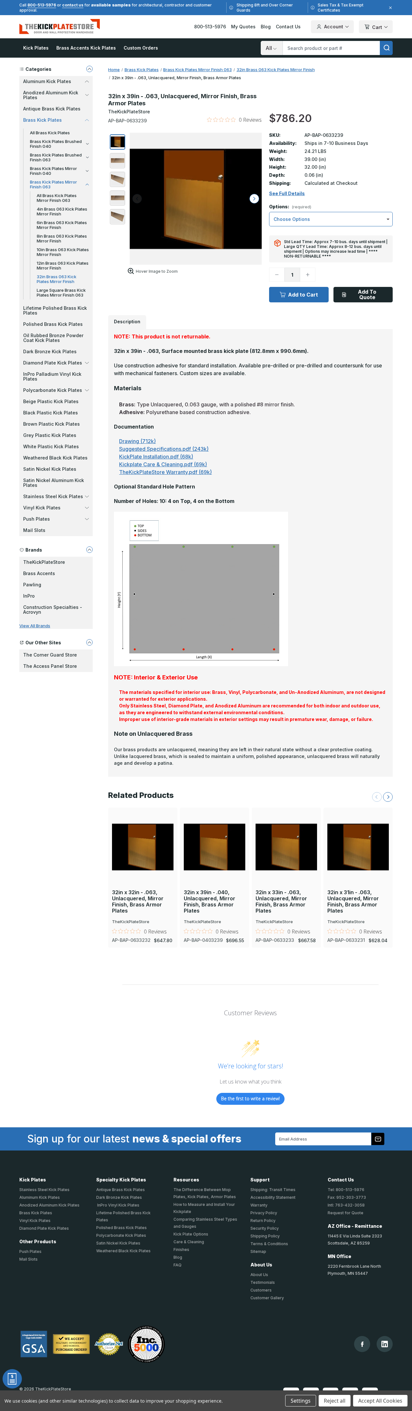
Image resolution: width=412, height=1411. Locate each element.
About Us (259, 1274)
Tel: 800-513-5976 (346, 1189)
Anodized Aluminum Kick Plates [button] (50, 95)
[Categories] (89, 69)
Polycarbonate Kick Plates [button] (52, 390)
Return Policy (263, 1220)
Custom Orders (141, 48)
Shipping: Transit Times (272, 1189)
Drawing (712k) (137, 441)
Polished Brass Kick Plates (53, 324)
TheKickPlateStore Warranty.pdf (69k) (165, 472)
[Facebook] (362, 1344)
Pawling (32, 584)
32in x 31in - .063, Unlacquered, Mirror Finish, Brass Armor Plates (353, 901)
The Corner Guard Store (50, 655)
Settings (301, 1400)
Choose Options (143, 836)
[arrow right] (254, 199)
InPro (29, 596)
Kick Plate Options (190, 1234)
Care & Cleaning (188, 1241)
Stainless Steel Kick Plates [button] (53, 496)
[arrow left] (137, 199)
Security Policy (264, 1228)
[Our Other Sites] (89, 642)
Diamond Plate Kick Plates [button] (52, 362)
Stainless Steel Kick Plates (44, 1189)
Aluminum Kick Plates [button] (47, 81)
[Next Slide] (388, 797)
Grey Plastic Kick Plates (49, 435)
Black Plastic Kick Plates (50, 412)
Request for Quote (345, 1212)
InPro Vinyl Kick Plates (117, 1205)
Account (333, 26)
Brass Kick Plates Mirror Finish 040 (53, 171)
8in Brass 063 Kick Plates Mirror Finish (62, 238)
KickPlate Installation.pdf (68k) (156, 456)
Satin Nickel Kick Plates (49, 469)
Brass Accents (39, 573)
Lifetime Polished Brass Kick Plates (55, 310)
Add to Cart (303, 294)
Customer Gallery (267, 1297)
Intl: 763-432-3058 (346, 1205)
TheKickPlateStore (44, 562)
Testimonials (262, 1282)
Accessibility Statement (272, 1197)
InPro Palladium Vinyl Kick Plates (52, 376)
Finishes (181, 1249)
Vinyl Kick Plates (35, 1220)
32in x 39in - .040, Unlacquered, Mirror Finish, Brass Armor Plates (209, 901)
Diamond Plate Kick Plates (44, 1228)
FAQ (177, 1265)
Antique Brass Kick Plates (51, 108)
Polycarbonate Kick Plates (121, 1235)
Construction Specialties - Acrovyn (52, 609)
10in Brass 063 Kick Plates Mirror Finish (63, 252)
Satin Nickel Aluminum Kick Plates (53, 483)
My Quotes (243, 26)
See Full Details (287, 193)
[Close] (389, 8)
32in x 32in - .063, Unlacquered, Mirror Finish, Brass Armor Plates (138, 901)
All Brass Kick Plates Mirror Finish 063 (57, 198)
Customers (261, 1290)
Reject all (334, 1400)
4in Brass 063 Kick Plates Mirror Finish (62, 211)
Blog (266, 26)
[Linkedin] (384, 1344)
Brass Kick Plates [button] (42, 120)
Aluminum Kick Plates (39, 1197)
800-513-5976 (41, 5)
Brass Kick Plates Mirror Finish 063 (53, 184)
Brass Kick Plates (35, 1212)
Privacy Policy (263, 1212)
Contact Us (288, 26)
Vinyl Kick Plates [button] (42, 507)
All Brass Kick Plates (50, 132)
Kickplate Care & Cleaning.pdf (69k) (163, 464)
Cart (377, 27)
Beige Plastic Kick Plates (51, 401)
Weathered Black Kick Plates (55, 457)
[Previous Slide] (377, 797)
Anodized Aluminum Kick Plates (49, 1205)
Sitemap (258, 1251)
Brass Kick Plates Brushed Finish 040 (56, 144)
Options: (290, 207)
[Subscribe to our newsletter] (378, 1138)
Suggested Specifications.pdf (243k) (164, 449)
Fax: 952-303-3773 (347, 1197)
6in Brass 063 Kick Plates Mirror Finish (62, 225)
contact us (72, 5)
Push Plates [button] (36, 519)
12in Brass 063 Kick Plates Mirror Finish (63, 265)
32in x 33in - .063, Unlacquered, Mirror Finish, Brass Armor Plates (281, 901)
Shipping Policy (265, 1236)
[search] (386, 48)
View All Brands (34, 625)
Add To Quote (367, 294)
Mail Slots (34, 530)
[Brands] (89, 549)
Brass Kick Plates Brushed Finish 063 (56, 157)
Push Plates (30, 1251)
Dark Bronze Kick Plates (50, 351)
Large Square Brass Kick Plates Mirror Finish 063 (61, 293)
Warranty (258, 1205)
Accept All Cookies (380, 1400)
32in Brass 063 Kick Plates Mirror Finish (56, 279)
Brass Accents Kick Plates (86, 48)
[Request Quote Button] (12, 1378)
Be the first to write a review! (250, 1098)
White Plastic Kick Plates (51, 446)
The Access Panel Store (50, 666)
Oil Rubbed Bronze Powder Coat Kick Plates (53, 338)
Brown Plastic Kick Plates (51, 424)
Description (127, 321)
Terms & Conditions (269, 1243)
